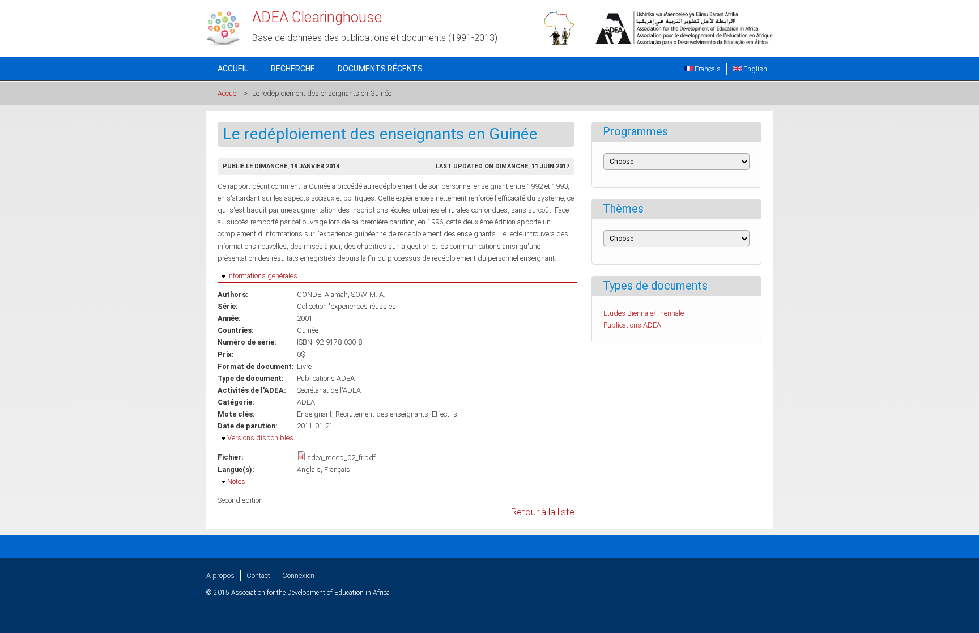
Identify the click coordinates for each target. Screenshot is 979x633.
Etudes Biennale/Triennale (643, 313)
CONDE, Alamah (322, 294)
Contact (258, 575)
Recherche (293, 68)
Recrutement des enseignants (381, 414)
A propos (220, 575)
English (754, 69)
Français (707, 69)
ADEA (306, 402)
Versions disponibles (260, 438)
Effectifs (444, 414)
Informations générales (262, 275)
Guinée (307, 330)
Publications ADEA (326, 378)
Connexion (298, 575)
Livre (304, 366)
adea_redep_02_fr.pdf (342, 457)
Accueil (233, 68)
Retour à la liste (542, 512)
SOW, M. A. (368, 294)
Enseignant (314, 414)
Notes (236, 481)
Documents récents (380, 68)
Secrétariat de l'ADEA (329, 390)
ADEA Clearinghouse (317, 17)
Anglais (309, 469)
